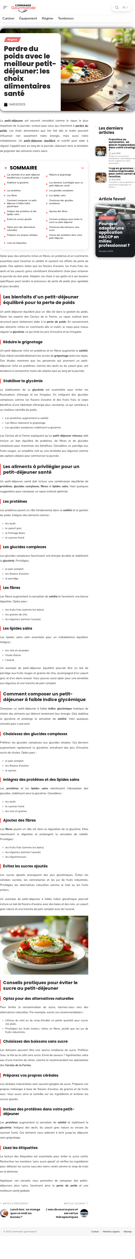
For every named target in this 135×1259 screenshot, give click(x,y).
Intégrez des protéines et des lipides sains (22, 213)
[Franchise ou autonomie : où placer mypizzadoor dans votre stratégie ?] (100, 151)
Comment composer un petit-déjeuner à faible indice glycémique (22, 203)
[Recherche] (117, 7)
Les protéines (14, 190)
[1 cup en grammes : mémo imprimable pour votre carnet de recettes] (100, 177)
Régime (12, 39)
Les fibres (12, 195)
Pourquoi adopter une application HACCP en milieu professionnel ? (114, 234)
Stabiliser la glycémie (17, 182)
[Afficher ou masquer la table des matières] (60, 168)
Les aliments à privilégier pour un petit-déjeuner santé (66, 184)
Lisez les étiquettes (17, 243)
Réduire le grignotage (60, 174)
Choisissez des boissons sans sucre (64, 229)
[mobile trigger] (6, 7)
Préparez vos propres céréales (22, 235)
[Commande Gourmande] (24, 7)
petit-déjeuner (14, 121)
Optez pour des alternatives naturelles (21, 229)
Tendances (106, 218)
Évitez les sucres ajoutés (19, 219)
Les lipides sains (57, 195)
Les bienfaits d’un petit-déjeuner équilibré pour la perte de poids (23, 176)
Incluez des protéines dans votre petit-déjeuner (65, 236)
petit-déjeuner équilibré (39, 141)
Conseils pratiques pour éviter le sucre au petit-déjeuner (65, 221)
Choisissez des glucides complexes (61, 202)
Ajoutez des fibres (58, 211)
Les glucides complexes (61, 190)
